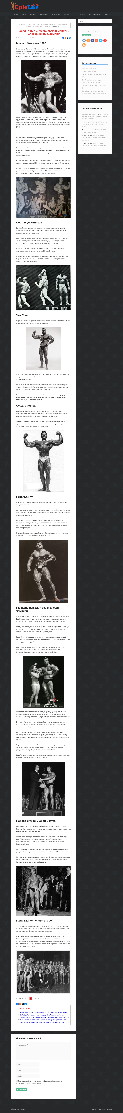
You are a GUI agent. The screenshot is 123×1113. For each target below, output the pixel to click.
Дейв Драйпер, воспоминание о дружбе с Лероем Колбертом (42, 1015)
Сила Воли (33, 14)
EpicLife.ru (15, 1109)
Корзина (107, 14)
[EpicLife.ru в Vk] (84, 40)
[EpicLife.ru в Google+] (96, 40)
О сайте (109, 1109)
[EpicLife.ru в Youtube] (105, 40)
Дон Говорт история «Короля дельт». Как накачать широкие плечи (43, 1012)
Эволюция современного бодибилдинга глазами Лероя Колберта (43, 1022)
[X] (67, 38)
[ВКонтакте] (63, 38)
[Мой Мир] (70, 38)
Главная (15, 14)
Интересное (44, 14)
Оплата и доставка (95, 14)
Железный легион (39, 24)
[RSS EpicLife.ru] (84, 45)
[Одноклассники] (65, 38)
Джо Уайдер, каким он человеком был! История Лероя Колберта (43, 1020)
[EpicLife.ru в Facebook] (92, 40)
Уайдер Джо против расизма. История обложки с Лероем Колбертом (44, 1017)
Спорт (24, 14)
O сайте (66, 14)
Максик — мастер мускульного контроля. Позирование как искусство (94, 137)
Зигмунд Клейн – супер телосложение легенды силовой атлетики (95, 116)
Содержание (56, 14)
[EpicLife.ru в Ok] (88, 40)
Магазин (82, 14)
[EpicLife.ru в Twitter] (101, 40)
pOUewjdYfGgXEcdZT (89, 114)
